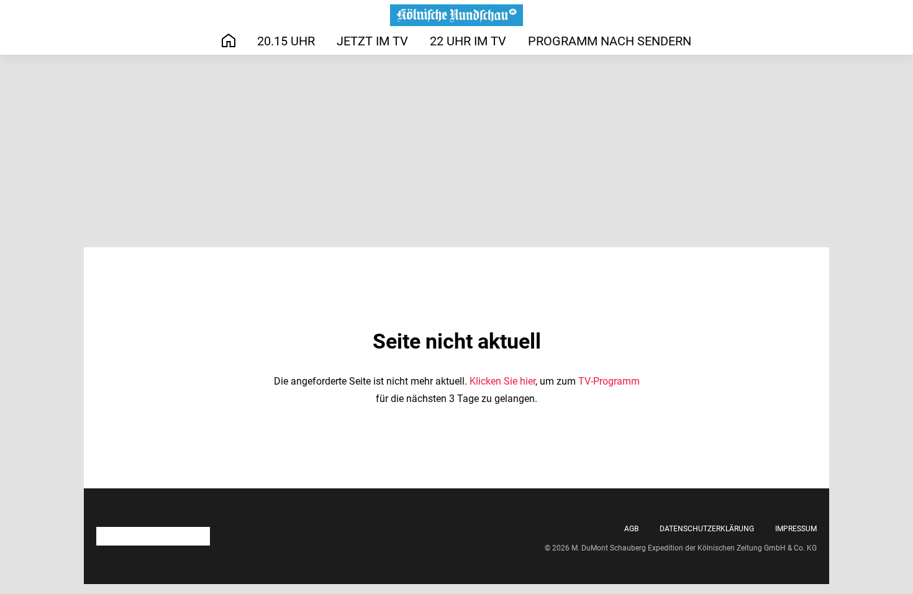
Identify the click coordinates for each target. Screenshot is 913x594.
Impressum (796, 528)
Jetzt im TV (372, 41)
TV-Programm (609, 381)
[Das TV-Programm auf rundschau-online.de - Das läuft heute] (456, 15)
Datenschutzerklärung (707, 528)
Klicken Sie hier (502, 381)
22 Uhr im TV (468, 41)
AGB (631, 528)
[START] (228, 40)
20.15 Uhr (286, 41)
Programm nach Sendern (609, 41)
